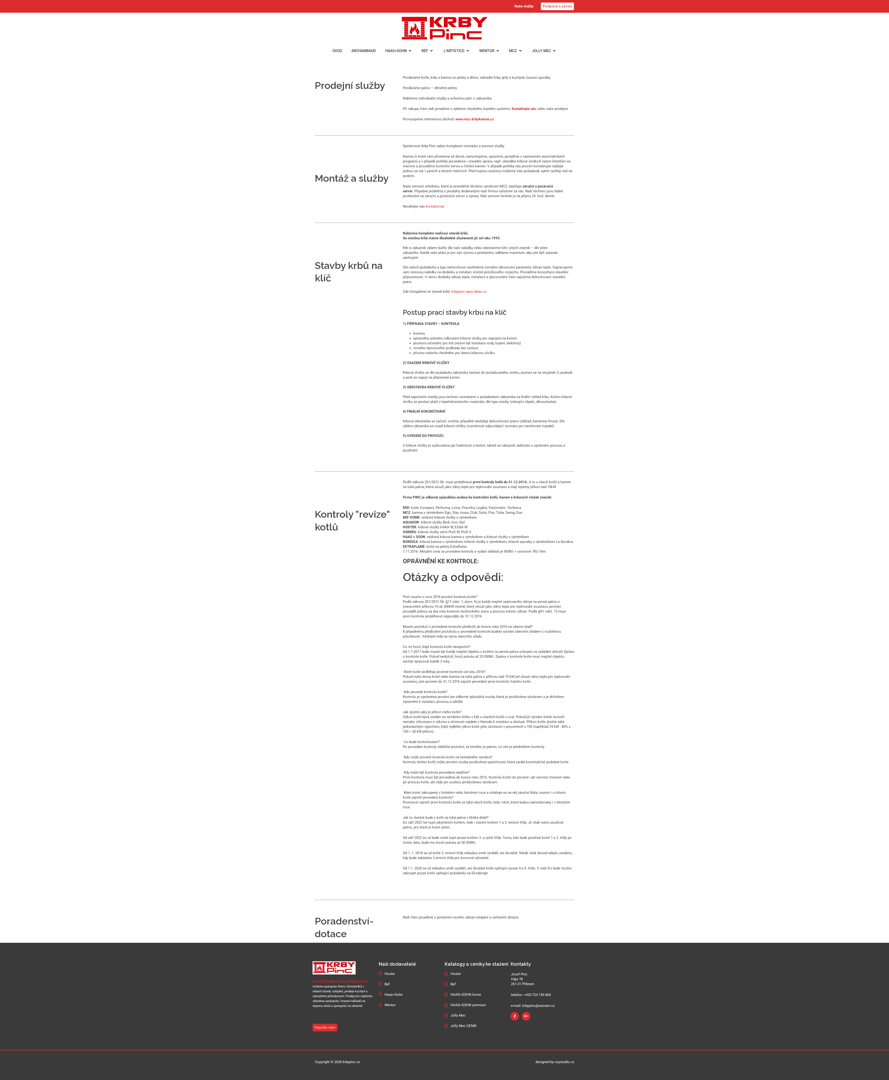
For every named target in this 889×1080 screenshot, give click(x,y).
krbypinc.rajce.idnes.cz (469, 291)
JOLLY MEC (541, 51)
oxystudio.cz (564, 1062)
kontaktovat (435, 206)
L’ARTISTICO (453, 51)
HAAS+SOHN (396, 51)
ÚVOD (337, 51)
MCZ (513, 51)
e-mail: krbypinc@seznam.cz (533, 1006)
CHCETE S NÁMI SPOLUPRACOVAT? (340, 982)
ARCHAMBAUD (363, 51)
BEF (425, 51)
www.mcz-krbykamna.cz (474, 119)
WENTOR (486, 51)
